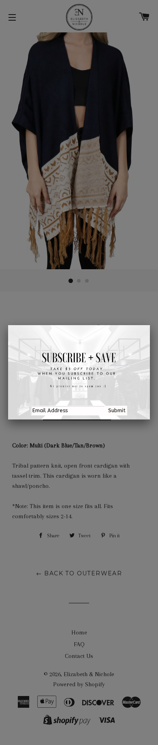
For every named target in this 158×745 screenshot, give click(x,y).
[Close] (150, 325)
